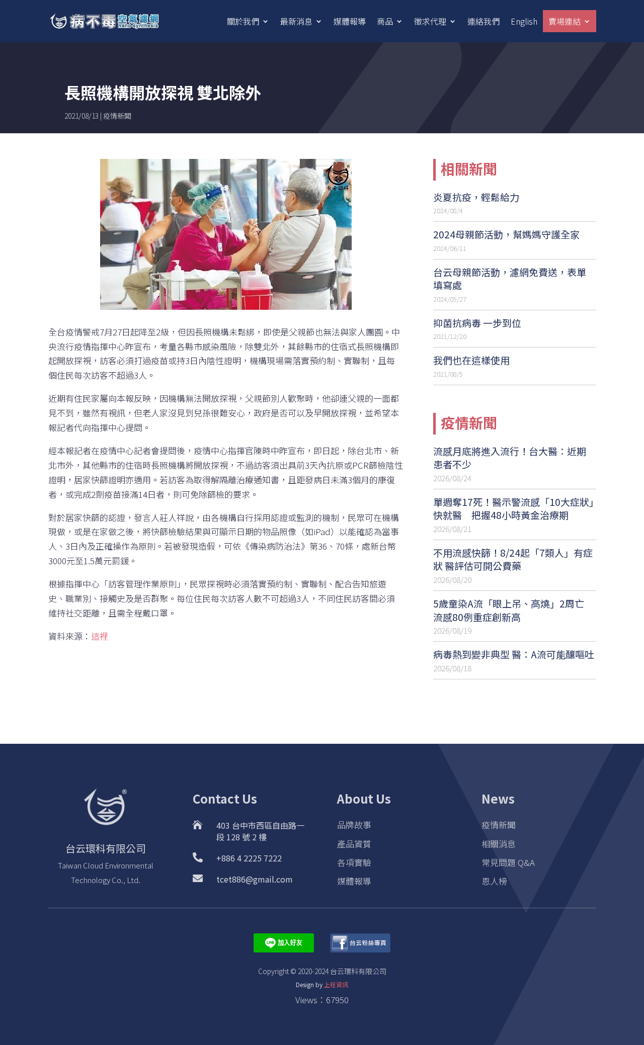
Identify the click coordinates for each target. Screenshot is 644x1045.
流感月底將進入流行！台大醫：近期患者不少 (509, 457)
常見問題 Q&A (508, 862)
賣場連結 (564, 21)
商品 (385, 21)
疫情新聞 (117, 116)
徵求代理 (430, 21)
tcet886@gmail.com (254, 879)
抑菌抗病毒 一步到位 (477, 322)
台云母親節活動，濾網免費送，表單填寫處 (509, 278)
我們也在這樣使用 (471, 360)
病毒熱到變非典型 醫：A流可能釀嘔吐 (513, 654)
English (524, 21)
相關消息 (498, 843)
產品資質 (354, 843)
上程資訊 (336, 984)
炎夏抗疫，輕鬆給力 (476, 197)
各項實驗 (354, 862)
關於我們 (243, 21)
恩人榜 (494, 881)
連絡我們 (483, 21)
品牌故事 (354, 824)
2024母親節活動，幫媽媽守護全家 (506, 234)
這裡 (99, 636)
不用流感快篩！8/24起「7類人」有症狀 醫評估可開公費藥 (513, 559)
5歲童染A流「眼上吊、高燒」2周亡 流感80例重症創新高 (508, 610)
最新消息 (296, 21)
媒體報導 (350, 21)
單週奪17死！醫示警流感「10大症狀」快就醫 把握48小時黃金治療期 (513, 508)
